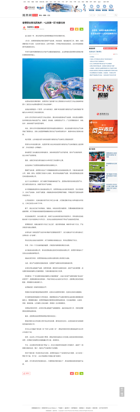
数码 (95, 1)
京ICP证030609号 (103, 408)
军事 (75, 1)
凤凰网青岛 (30, 27)
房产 (67, 1)
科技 (71, 1)
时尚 (59, 1)
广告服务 (60, 408)
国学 (91, 1)
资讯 (29, 1)
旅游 (83, 1)
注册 (104, 1)
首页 (25, 1)
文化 (79, 1)
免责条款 (81, 408)
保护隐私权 (74, 408)
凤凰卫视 (42, 1)
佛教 (87, 1)
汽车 (63, 1)
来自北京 (35, 29)
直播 (37, 1)
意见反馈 (88, 408)
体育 (55, 1)
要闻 (44, 15)
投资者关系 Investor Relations (49, 408)
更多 (99, 2)
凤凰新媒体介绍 (36, 408)
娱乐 (51, 1)
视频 (33, 1)
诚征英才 (67, 408)
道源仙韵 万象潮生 (95, 51)
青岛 (40, 15)
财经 (47, 1)
